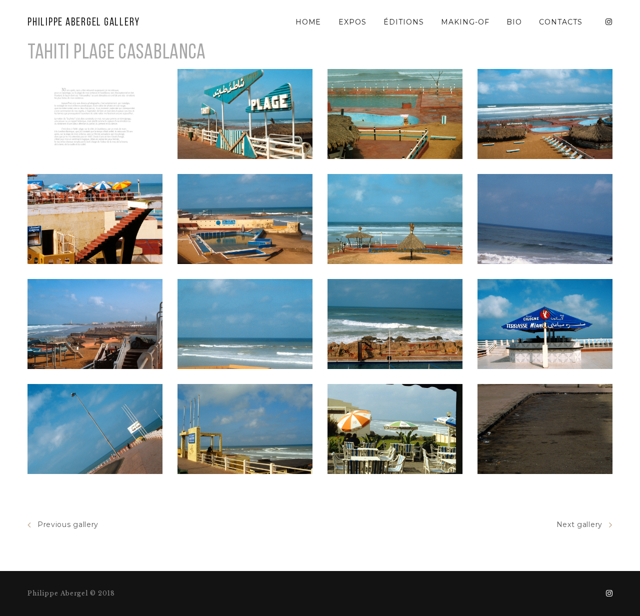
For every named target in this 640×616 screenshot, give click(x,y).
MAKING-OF (465, 22)
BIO (514, 22)
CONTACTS (560, 22)
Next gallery (579, 524)
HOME (309, 22)
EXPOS (352, 22)
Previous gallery (68, 524)
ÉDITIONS (404, 22)
